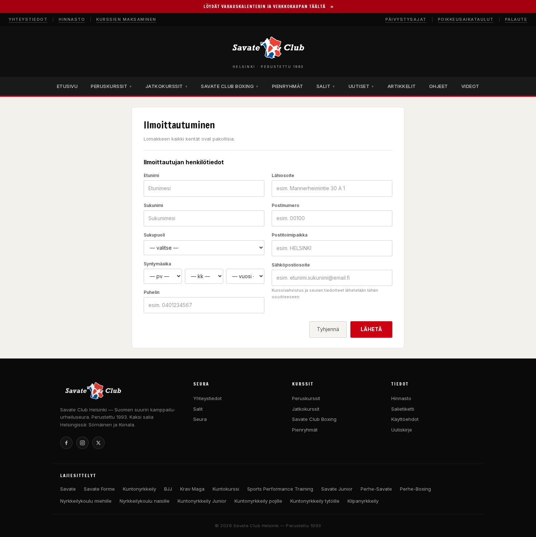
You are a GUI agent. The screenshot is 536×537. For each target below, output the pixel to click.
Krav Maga (192, 489)
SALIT (325, 86)
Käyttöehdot (405, 419)
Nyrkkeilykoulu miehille (86, 501)
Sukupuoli (154, 235)
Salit (198, 409)
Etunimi (151, 175)
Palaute (516, 19)
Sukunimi (153, 205)
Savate (68, 489)
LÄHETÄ (371, 329)
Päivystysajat (406, 19)
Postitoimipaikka (289, 235)
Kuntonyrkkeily (139, 489)
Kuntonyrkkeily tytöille (314, 501)
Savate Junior (337, 489)
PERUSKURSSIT (111, 86)
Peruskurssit (306, 398)
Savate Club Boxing (314, 419)
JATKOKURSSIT (166, 86)
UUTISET (361, 86)
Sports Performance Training (280, 489)
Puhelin (151, 292)
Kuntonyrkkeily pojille (258, 501)
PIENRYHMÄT (287, 86)
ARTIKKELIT (402, 86)
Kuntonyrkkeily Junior (202, 501)
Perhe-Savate (376, 489)
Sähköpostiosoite (291, 265)
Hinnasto (72, 19)
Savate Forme (99, 489)
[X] (98, 443)
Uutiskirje (401, 430)
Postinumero (285, 205)
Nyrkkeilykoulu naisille (145, 501)
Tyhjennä (328, 329)
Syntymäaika (157, 263)
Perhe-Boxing (415, 489)
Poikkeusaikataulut (466, 19)
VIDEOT (470, 86)
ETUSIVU (67, 86)
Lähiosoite (283, 175)
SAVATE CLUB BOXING (230, 86)
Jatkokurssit (305, 409)
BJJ (168, 489)
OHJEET (438, 86)
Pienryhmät (305, 430)
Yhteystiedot (28, 19)
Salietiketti (402, 409)
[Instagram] (82, 443)
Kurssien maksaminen (126, 19)
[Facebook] (66, 443)
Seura (200, 419)
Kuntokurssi (226, 489)
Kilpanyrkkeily (362, 501)
